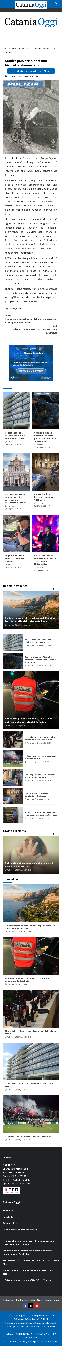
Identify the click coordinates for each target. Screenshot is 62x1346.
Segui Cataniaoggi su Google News (31, 71)
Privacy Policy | (27, 1341)
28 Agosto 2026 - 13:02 (44, 818)
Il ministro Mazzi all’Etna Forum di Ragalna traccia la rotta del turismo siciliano (30, 926)
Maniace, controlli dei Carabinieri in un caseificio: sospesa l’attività (41, 813)
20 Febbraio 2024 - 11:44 (28, 76)
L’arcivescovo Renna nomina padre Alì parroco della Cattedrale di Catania (15, 498)
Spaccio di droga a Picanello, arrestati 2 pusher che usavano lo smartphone (45, 437)
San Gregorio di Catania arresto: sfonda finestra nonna (40, 776)
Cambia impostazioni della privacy (20, 1229)
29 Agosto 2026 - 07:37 (14, 509)
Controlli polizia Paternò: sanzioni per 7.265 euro (45, 497)
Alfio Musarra (11, 870)
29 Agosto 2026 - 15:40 (44, 781)
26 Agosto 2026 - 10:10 (43, 570)
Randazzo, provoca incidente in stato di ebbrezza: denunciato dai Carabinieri (28, 720)
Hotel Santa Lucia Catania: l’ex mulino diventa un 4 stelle (15, 435)
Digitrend (51, 1326)
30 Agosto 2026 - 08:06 (44, 743)
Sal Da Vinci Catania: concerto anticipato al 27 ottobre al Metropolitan (45, 560)
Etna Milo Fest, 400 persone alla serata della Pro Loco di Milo (40, 738)
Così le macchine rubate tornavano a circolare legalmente (34, 329)
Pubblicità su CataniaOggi (29, 1299)
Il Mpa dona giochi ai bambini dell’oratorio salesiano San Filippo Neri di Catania (30, 319)
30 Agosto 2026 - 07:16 (14, 445)
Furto (12, 308)
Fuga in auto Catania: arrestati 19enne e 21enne (15, 558)
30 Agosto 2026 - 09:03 (24, 932)
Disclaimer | (41, 1341)
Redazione (11, 76)
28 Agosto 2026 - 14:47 (43, 506)
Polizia (19, 308)
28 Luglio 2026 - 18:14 (25, 870)
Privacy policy (10, 1223)
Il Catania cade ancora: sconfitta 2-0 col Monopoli (28, 1136)
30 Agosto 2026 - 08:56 (24, 726)
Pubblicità (8, 1217)
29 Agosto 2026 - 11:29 (43, 447)
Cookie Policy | (12, 1341)
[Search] (56, 3)
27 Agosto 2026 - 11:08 (14, 567)
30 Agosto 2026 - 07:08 (44, 762)
